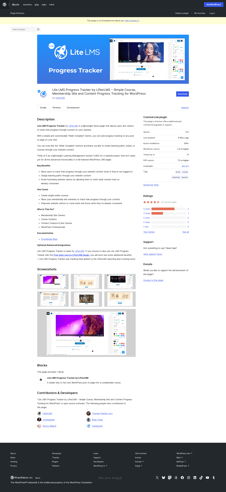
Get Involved (140, 453)
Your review (149, 232)
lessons (185, 177)
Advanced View (151, 185)
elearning (176, 177)
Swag (138, 466)
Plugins (55, 461)
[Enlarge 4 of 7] (65, 295)
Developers (99, 461)
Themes (55, 457)
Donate (139, 461)
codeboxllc (97, 426)
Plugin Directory (17, 13)
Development (73, 107)
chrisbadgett (49, 419)
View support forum (152, 254)
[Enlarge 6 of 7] (132, 295)
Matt (180, 457)
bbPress (181, 461)
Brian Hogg (97, 419)
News (12, 457)
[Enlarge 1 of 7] (65, 277)
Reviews (57, 107)
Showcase (56, 453)
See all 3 (185, 166)
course (185, 172)
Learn (96, 453)
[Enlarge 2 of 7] (98, 277)
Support (185, 107)
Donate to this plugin (153, 280)
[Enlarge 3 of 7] (132, 277)
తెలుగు (37, 478)
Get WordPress (214, 4)
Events (138, 457)
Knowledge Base (49, 239)
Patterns (55, 466)
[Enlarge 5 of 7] (98, 295)
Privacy (13, 466)
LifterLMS (60, 98)
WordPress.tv (100, 466)
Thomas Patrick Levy (102, 413)
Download (182, 94)
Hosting (13, 461)
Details (43, 107)
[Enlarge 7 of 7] (132, 312)
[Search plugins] (38, 29)
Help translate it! (132, 20)
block (178, 172)
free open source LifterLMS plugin (71, 255)
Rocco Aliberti (49, 426)
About (13, 453)
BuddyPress (183, 466)
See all (186, 232)
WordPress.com (184, 453)
